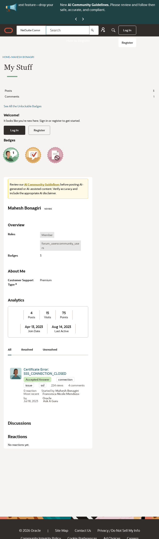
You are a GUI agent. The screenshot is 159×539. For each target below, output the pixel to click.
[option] (47, 235)
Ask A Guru (50, 401)
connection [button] (65, 379)
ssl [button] (42, 385)
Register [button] (39, 130)
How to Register (78, 40)
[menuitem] (127, 30)
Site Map (61, 530)
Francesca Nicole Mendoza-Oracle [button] (61, 396)
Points (64, 317)
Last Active (61, 331)
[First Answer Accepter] (33, 155)
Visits (47, 317)
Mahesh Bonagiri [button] (67, 391)
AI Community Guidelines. (53, 4)
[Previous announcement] (76, 19)
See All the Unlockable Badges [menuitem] (23, 106)
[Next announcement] (83, 19)
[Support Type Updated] (55, 155)
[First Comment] (11, 155)
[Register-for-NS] (103, 30)
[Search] (94, 30)
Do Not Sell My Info (125, 530)
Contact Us (83, 530)
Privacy (103, 530)
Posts (79, 91)
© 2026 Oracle (30, 530)
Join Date (34, 331)
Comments (79, 96)
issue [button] (28, 385)
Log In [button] (14, 130)
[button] (16, 373)
